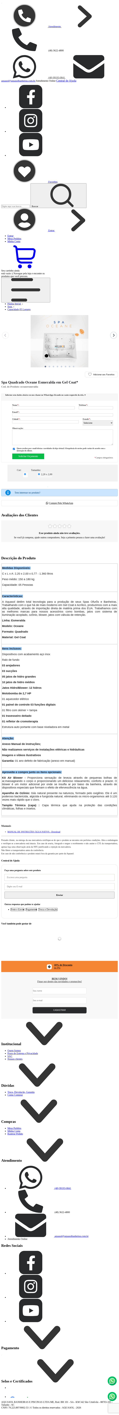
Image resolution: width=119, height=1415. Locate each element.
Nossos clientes (14, 1059)
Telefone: (83, 405)
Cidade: (16, 419)
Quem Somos (14, 1050)
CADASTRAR (59, 1010)
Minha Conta (13, 1131)
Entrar (10, 235)
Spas (10, 306)
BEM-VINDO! (59, 978)
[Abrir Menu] (25, 290)
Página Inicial (14, 303)
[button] (45, 366)
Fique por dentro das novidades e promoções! (59, 981)
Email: (15, 412)
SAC (9, 1056)
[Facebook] (30, 107)
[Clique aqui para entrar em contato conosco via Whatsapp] (112, 1380)
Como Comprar (15, 1095)
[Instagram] (30, 131)
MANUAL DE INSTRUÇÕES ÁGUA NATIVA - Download (33, 831)
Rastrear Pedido (15, 1133)
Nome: (15, 405)
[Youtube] (30, 155)
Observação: (17, 428)
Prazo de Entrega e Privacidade (22, 1053)
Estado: (86, 419)
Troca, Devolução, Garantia (21, 1092)
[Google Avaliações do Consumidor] (20, 1393)
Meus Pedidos (14, 1128)
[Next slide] (113, 335)
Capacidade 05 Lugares (19, 309)
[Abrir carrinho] (24, 268)
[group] (59, 966)
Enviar (59, 895)
